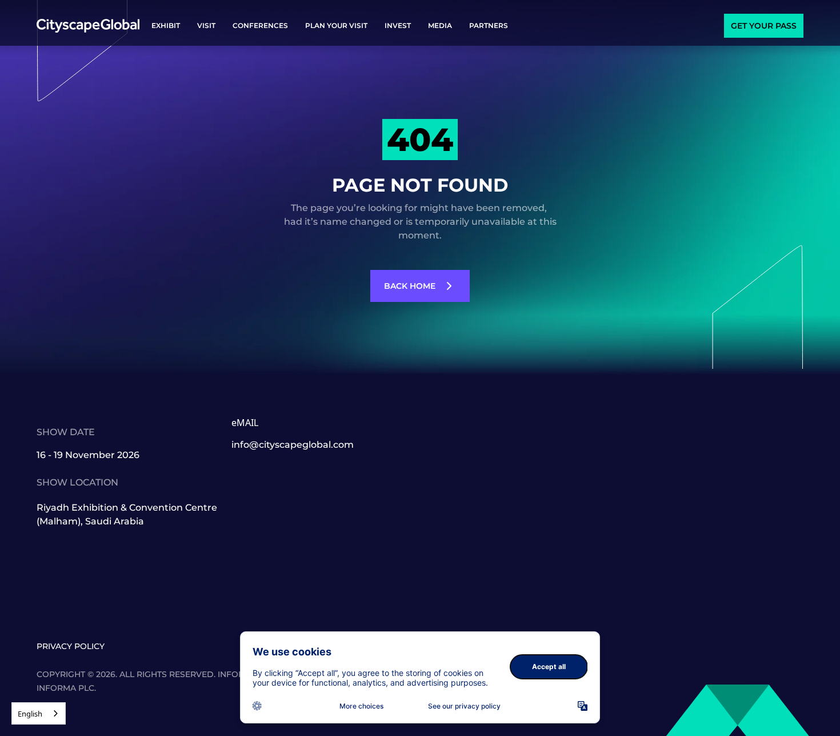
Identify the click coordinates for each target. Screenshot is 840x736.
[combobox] (38, 713)
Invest (398, 25)
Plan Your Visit (336, 25)
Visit (206, 25)
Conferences (260, 25)
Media (440, 25)
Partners (488, 25)
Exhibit (165, 25)
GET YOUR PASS (764, 26)
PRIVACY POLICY (71, 646)
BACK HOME (409, 286)
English (30, 714)
